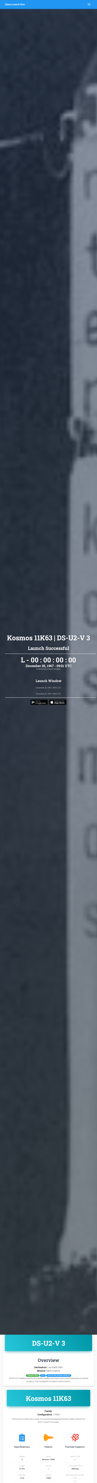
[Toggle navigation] (89, 4)
